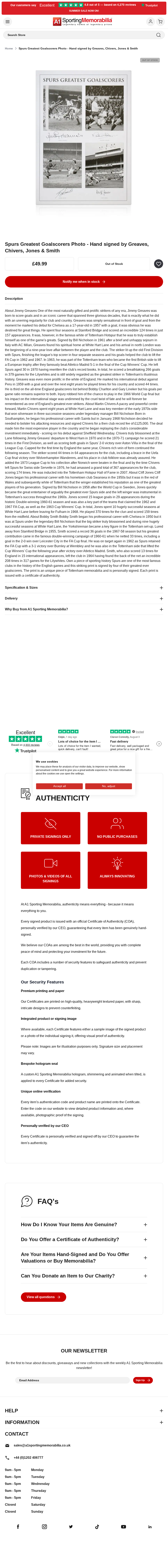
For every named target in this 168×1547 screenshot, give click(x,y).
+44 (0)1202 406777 (28, 1457)
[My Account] (150, 21)
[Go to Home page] (82, 21)
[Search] (158, 35)
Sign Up (140, 1380)
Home (9, 48)
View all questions (41, 1297)
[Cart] (160, 21)
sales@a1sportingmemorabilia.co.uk (42, 1445)
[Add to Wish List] (158, 263)
